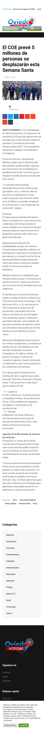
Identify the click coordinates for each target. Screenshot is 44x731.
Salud (8, 600)
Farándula (10, 561)
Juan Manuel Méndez (28, 500)
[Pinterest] (21, 116)
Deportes (10, 535)
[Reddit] (33, 116)
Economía (10, 548)
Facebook (6, 672)
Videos (9, 613)
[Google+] (27, 116)
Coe (15, 500)
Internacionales (12, 567)
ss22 (35, 503)
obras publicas (11, 503)
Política (9, 587)
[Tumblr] (10, 122)
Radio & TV (10, 593)
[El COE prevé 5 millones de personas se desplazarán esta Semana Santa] (22, 90)
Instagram (6, 680)
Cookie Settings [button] (10, 725)
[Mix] (4, 122)
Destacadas (11, 541)
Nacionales (11, 574)
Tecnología (11, 606)
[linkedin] (16, 116)
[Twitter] (10, 116)
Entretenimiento (12, 554)
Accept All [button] (23, 725)
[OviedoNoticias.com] (22, 23)
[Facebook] (4, 116)
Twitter (5, 676)
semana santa (25, 503)
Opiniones (10, 580)
